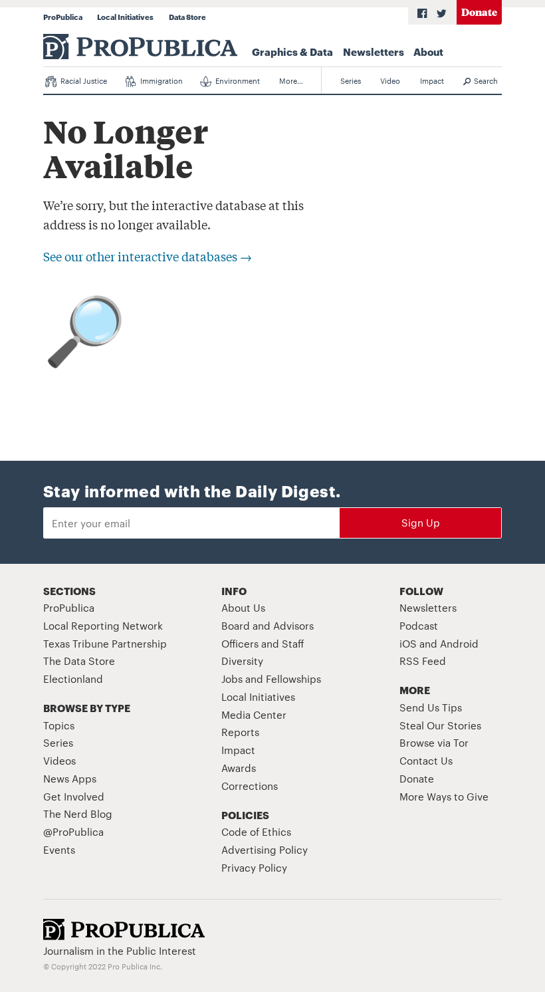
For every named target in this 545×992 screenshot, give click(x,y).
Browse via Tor (434, 742)
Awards (238, 768)
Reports (240, 732)
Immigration (160, 80)
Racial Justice (82, 80)
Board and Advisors (267, 625)
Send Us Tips (430, 707)
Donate (479, 11)
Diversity (242, 661)
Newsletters (373, 51)
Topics (58, 725)
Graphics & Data (292, 51)
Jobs (232, 678)
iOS (408, 643)
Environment (236, 80)
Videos (59, 760)
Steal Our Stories (440, 725)
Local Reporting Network (103, 625)
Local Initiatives (125, 16)
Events (59, 849)
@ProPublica (73, 831)
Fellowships (293, 678)
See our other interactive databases (147, 256)
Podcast (418, 625)
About (428, 51)
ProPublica (62, 16)
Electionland (73, 678)
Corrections (249, 786)
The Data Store (79, 661)
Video (390, 80)
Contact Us (426, 760)
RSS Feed (422, 661)
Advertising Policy (264, 849)
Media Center (253, 714)
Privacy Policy (254, 867)
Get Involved (73, 796)
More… (291, 80)
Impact (432, 80)
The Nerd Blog (77, 813)
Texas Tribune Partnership (105, 643)
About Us (243, 607)
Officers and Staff (262, 643)
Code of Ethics (256, 831)
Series (350, 80)
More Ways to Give (444, 796)
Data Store (187, 16)
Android (459, 643)
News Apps (69, 778)
